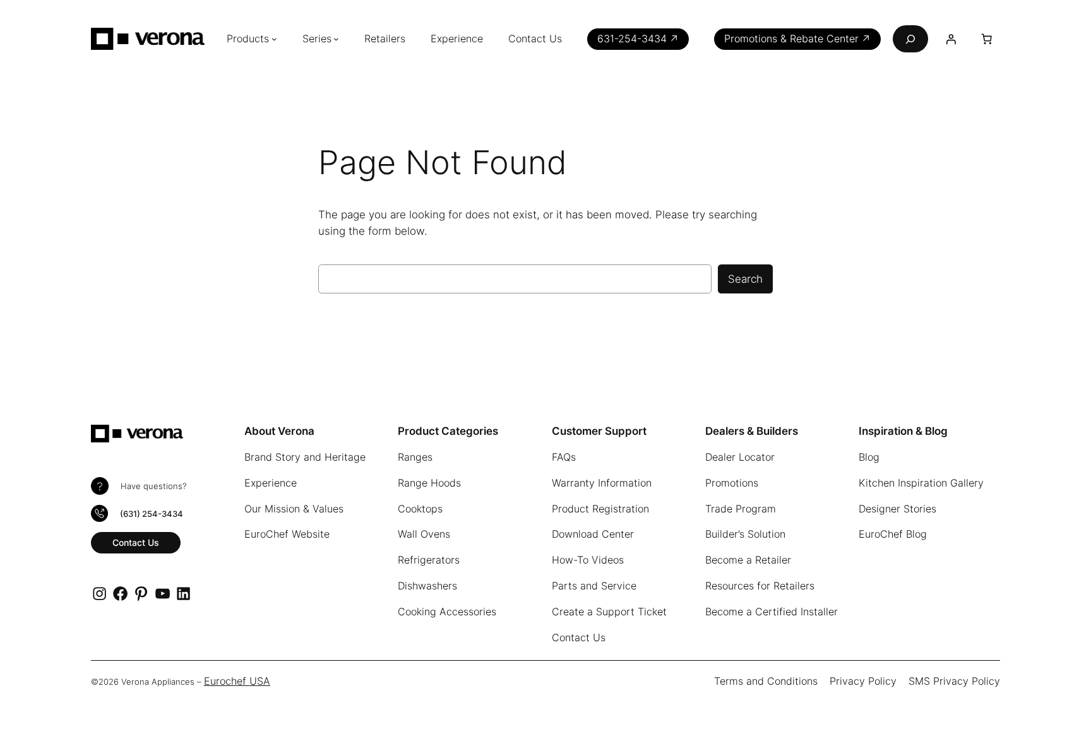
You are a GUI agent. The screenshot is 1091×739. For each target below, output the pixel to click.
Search (745, 279)
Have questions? (153, 486)
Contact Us (135, 542)
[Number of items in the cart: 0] (987, 39)
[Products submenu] (274, 39)
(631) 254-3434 (151, 514)
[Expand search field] (910, 38)
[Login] (950, 39)
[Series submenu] (336, 39)
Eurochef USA (237, 681)
